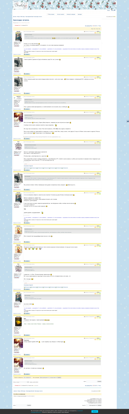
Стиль (113, 1)
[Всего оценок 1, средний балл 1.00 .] (34, 385)
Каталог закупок (60, 14)
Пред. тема (93, 28)
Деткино (14, 16)
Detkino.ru (16, 1)
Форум (18, 16)
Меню (112, 10)
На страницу (87, 25)
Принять (95, 411)
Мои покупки (51, 14)
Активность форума (71, 14)
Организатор (17, 153)
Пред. (91, 25)
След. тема (98, 28)
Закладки (80, 14)
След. (100, 25)
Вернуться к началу (17, 54)
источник (26, 36)
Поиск (108, 10)
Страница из (18, 25)
